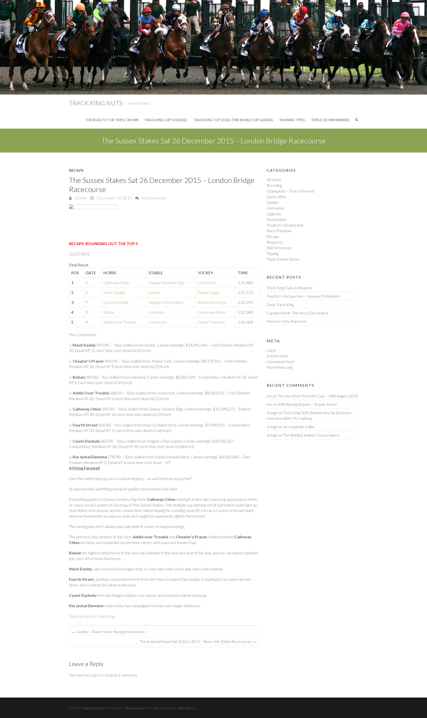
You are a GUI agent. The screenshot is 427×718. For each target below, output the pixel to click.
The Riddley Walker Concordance (311, 435)
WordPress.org (279, 367)
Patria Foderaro (211, 322)
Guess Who (276, 196)
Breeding (274, 185)
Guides (272, 202)
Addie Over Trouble (119, 322)
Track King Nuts (96, 103)
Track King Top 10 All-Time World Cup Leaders (233, 120)
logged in (97, 675)
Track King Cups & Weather (290, 287)
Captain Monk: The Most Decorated (297, 312)
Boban (108, 312)
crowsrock (158, 322)
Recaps (76, 170)
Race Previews (279, 230)
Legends (274, 213)
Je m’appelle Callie (298, 426)
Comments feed (280, 361)
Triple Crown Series (283, 259)
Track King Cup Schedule (166, 120)
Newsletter (276, 219)
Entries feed (277, 355)
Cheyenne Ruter (212, 312)
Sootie (154, 292)
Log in (271, 350)
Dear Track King (280, 304)
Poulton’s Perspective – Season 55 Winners (303, 296)
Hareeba (156, 312)
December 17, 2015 (113, 197)
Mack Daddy (114, 292)
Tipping (272, 253)
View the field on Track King (92, 616)
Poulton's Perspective (285, 225)
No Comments (154, 197)
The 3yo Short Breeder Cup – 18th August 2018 (318, 395)
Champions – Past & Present (291, 191)
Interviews (276, 208)
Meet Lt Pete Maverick (287, 321)
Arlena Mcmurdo (212, 302)
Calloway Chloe (116, 282)
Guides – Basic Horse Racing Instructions (108, 631)
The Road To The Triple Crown (111, 120)
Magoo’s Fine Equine (166, 302)
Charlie (80, 197)
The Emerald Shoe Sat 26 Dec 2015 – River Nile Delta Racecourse (198, 641)
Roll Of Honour (279, 247)
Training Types (292, 120)
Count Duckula (115, 302)
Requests (275, 242)
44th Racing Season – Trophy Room (307, 404)
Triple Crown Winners (330, 120)
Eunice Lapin (208, 292)
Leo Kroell (206, 282)
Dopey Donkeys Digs (167, 282)
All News (274, 179)
